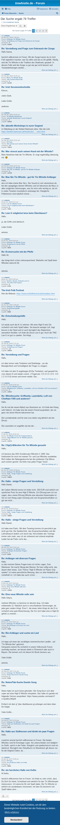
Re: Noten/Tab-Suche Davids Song (19, 682)
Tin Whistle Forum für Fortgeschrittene (19, 436)
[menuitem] (8, 9)
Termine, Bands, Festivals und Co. (18, 281)
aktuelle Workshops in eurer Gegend (19, 118)
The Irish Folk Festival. (14, 282)
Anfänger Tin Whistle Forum (16, 39)
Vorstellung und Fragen (15, 347)
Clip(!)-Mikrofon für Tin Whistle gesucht (20, 437)
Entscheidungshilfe (13, 308)
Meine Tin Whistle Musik (15, 77)
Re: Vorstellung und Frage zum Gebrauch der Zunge (28, 48)
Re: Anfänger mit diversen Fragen (18, 558)
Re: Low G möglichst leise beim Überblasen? (24, 213)
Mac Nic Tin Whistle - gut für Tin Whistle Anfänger (23, 169)
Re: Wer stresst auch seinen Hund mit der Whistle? (27, 151)
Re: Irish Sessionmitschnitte (15, 87)
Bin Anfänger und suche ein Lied (18, 625)
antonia (7, 35)
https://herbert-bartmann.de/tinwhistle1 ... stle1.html (23, 132)
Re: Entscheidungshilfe (13, 316)
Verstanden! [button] (16, 820)
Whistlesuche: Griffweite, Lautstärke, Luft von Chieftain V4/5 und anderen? (32, 388)
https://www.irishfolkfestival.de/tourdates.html (35, 294)
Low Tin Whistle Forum (14, 204)
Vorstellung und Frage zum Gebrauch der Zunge (23, 41)
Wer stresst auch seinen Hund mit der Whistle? (22, 144)
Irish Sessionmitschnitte (15, 79)
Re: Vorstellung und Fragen (15, 354)
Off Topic (10, 142)
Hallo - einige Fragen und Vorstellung (19, 473)
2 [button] (36, 30)
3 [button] (39, 30)
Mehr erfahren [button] (12, 812)
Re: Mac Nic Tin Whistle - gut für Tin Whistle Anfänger (28, 177)
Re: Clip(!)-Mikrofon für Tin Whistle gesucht (23, 445)
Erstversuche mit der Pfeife (16, 244)
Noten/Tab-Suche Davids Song (17, 674)
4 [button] (43, 30)
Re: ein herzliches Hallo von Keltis (18, 770)
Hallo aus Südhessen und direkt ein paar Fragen (23, 724)
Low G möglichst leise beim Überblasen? (20, 205)
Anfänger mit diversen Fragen (17, 551)
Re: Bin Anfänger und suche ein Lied (20, 633)
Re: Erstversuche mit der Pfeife (17, 251)
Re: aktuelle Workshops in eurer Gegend (22, 125)
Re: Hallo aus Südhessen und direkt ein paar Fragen (27, 731)
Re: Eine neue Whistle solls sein (17, 594)
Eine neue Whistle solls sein (16, 586)
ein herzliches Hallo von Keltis (17, 762)
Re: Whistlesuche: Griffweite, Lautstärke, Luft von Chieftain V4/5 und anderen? (26, 397)
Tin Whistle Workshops (14, 116)
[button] (46, 31)
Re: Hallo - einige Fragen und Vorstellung (22, 481)
